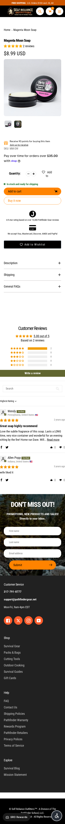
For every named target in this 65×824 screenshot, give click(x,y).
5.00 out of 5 (41, 336)
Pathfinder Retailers (16, 733)
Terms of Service (14, 745)
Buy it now (14, 200)
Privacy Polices (13, 739)
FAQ (6, 701)
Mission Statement (15, 774)
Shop (7, 638)
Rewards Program (15, 726)
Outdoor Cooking (14, 665)
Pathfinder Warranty (16, 720)
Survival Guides (13, 671)
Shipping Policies (14, 713)
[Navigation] (59, 11)
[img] (9, 420)
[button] (13, 46)
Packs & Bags (12, 652)
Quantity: (15, 173)
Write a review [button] (33, 373)
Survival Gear (12, 646)
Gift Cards (10, 678)
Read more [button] (53, 439)
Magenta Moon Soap (24, 30)
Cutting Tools (12, 659)
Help (6, 692)
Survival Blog (12, 768)
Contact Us (10, 707)
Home (7, 30)
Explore (8, 760)
